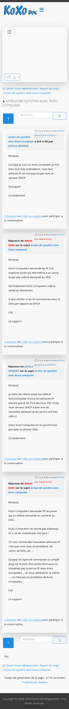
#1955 (61, 477)
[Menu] (42, 10)
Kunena (42, 682)
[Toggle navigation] (9, 31)
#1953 (61, 234)
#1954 (61, 360)
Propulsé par (30, 682)
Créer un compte (31, 216)
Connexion (10, 216)
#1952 (61, 130)
